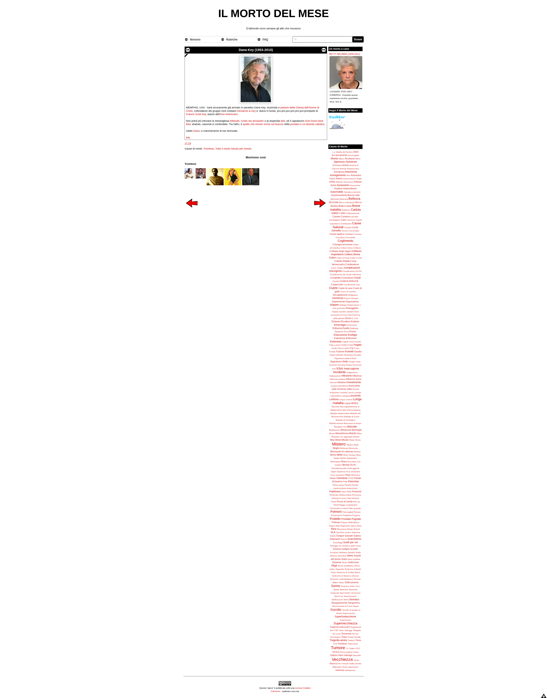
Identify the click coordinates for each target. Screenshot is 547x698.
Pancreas (353, 481)
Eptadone (339, 331)
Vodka (352, 663)
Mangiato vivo (340, 427)
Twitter (352, 648)
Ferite (334, 348)
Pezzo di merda (345, 501)
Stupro (356, 606)
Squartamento (350, 596)
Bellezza (354, 198)
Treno (358, 640)
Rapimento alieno (348, 526)
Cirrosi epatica (336, 234)
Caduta (356, 209)
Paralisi (348, 485)
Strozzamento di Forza (342, 606)
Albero (341, 159)
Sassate (349, 535)
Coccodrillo (350, 237)
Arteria (339, 178)
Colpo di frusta (343, 258)
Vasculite (357, 655)
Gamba (358, 351)
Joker (349, 389)
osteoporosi (350, 670)
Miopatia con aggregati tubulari (345, 437)
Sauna (344, 539)
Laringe (357, 392)
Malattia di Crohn (351, 416)
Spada (336, 589)
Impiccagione (351, 368)
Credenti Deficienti (348, 281)
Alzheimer (351, 161)
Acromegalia (353, 155)
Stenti (346, 599)
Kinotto (356, 389)
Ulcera (335, 652)
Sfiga (334, 565)
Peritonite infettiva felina (340, 495)
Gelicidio (339, 355)
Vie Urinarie (343, 663)
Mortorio (195, 39)
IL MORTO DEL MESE (273, 13)
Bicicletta (333, 202)
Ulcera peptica (345, 652)
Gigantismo (336, 361)
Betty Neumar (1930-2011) (344, 54)
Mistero (339, 444)
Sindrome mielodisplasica (341, 579)
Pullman (336, 522)
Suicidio (335, 609)
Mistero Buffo (353, 445)
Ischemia (341, 389)
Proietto (335, 519)
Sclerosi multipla (341, 549)
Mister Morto (355, 440)
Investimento (353, 382)
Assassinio (343, 185)
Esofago (352, 334)
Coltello (338, 261)
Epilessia (354, 328)
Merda (332, 433)
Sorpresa (345, 586)
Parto (343, 491)
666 (283, 120)
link (188, 137)
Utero (340, 655)
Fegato (358, 344)
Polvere (357, 512)
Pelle (349, 491)
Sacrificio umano (343, 532)
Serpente (336, 562)
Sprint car (338, 596)
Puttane (344, 522)
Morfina (357, 451)
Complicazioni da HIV (352, 271)
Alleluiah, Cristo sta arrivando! (247, 120)
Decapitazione (340, 295)
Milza (359, 433)
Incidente (339, 372)
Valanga (348, 655)
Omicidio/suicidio (339, 468)
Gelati (332, 355)
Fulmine (340, 351)
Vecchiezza (342, 659)
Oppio (333, 471)
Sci (340, 546)
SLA (333, 532)
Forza (356, 348)
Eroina (352, 331)
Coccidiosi (340, 237)
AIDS (356, 152)
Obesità (345, 464)
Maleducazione (336, 423)
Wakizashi (336, 667)
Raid (338, 526)
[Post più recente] (192, 209)
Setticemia (353, 562)
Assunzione (355, 185)
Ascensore (348, 182)
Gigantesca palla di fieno (345, 358)
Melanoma (346, 430)
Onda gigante (353, 468)
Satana (357, 535)
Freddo (332, 351)
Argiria (332, 178)
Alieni (357, 159)
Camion (336, 216)
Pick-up (356, 501)
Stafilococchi (337, 599)
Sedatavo (343, 552)
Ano (348, 175)
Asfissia (358, 181)
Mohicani (344, 448)
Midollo (352, 433)
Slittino (335, 582)
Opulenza (341, 471)
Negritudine (352, 458)
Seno (350, 555)
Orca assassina (353, 471)
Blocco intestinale (347, 202)
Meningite (357, 430)
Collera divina (352, 254)
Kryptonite (334, 392)
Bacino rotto (354, 195)
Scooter (354, 549)
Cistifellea (349, 234)
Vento (356, 660)
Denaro (347, 298)
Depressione (352, 301)
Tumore (338, 647)
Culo (358, 284)
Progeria (356, 515)
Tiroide (350, 637)
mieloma (339, 670)
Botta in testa (345, 206)
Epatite (346, 328)
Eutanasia (335, 341)
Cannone (351, 220)
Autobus (338, 188)
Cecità (355, 227)
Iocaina (334, 386)
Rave (359, 526)
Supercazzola (348, 613)
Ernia (346, 331)
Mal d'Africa (348, 410)
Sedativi (351, 552)
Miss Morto (335, 440)
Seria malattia (354, 559)
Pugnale (356, 519)
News (344, 461)
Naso (358, 455)
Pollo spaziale (354, 508)
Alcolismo (350, 158)
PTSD (350, 478)
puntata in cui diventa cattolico (307, 124)
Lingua (342, 399)
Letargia (345, 396)
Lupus (347, 403)
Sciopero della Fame (351, 546)
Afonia (334, 158)
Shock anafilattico (346, 566)
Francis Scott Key (196, 114)
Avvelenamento (339, 195)
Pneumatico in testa (339, 508)
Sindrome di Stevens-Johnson (345, 576)
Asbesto (339, 182)
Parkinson (335, 491)
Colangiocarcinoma (342, 244)
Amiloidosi (337, 165)
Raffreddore (353, 522)
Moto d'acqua (349, 455)
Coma (346, 261)
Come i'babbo (337, 268)
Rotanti (356, 529)
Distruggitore (351, 308)
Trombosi (208, 148)
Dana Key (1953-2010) (256, 50)
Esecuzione (340, 334)
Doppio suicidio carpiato (343, 311)
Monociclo (353, 448)
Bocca (358, 202)
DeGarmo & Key (246, 111)
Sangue (340, 535)
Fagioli (345, 342)
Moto (340, 454)
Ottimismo (355, 475)
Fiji (351, 348)
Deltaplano (353, 295)
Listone (349, 399)
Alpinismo (339, 161)
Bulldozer (346, 210)
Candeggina (334, 220)
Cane (343, 219)
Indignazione (335, 376)
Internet (333, 382)
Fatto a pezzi (335, 345)
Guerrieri (333, 365)
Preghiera (347, 515)
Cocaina (357, 234)
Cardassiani (346, 223)
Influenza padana (337, 379)
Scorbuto (334, 552)
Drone (348, 318)
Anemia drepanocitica (349, 168)
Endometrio (351, 325)
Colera (344, 248)
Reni (333, 529)
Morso (333, 454)
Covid (357, 277)
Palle (345, 481)
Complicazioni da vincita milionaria (345, 274)
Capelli (359, 220)
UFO (358, 648)
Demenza (337, 298)
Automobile (336, 191)
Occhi (353, 464)
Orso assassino (338, 475)
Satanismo (335, 539)
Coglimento (345, 241)
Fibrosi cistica (343, 348)
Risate (350, 529)
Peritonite (357, 491)
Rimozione (342, 529)
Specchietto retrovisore (350, 593)
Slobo (341, 582)
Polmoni (336, 511)
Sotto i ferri (355, 586)
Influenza (357, 375)
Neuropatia (335, 461)
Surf (332, 630)
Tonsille (357, 637)
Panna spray (338, 485)
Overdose (341, 478)
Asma (333, 185)
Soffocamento (352, 582)
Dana (196, 130)
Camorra (345, 216)
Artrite (332, 181)
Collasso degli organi (340, 251)
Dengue (354, 298)
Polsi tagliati (347, 512)
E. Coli (355, 318)
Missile (345, 440)
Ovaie (333, 478)
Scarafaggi (338, 542)
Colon (332, 257)
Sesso (344, 562)
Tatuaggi (348, 630)
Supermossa (345, 620)
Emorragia (340, 324)
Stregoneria (354, 602)
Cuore (333, 288)
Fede (350, 345)
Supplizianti (356, 627)
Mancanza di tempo (352, 423)
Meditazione (334, 430)
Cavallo (347, 227)
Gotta (358, 361)
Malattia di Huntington (345, 420)
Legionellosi (335, 396)
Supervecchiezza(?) (340, 627)
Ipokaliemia (343, 386)
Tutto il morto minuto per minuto (233, 148)
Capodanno (335, 223)
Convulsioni (347, 277)
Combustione (352, 264)
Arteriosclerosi (349, 178)
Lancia (351, 392)
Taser (341, 630)
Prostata (346, 519)
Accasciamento (339, 155)
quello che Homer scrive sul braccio (263, 124)
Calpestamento (353, 213)
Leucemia (355, 395)
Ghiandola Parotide (352, 355)
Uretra (356, 652)
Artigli (358, 178)
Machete (335, 406)
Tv (347, 648)
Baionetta (334, 199)
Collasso (357, 248)
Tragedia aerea (338, 640)
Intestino (341, 382)
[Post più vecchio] (320, 209)
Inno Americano (229, 114)
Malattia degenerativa (340, 413)
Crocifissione (349, 284)
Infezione (346, 375)
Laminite (343, 392)
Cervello (336, 230)
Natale (337, 458)
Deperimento (338, 301)
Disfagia (343, 305)
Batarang (344, 199)
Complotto (335, 277)
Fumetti (349, 351)
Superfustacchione (345, 616)
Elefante (336, 321)
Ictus (339, 368)
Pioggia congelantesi (348, 505)
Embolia (355, 321)
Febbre (344, 345)
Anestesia (339, 171)
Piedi (336, 505)
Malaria (357, 410)
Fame (351, 342)
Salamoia (356, 532)
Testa (344, 637)
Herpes (349, 365)
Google (351, 361)
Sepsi (344, 559)
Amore (345, 165)
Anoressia (356, 175)
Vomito (358, 663)
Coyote (335, 281)
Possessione (336, 515)
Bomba (334, 206)
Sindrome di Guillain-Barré (348, 572)
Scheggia (334, 546)
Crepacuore (337, 284)
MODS (354, 403)
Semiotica (342, 556)
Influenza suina (353, 379)
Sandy (333, 536)
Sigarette (340, 569)
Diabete (334, 304)
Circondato (354, 231)
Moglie (336, 448)
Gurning (341, 365)
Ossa (347, 475)
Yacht (344, 667)
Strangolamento (339, 602)
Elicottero (345, 321)
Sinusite (357, 579)
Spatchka (344, 589)
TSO (336, 630)
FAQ (265, 39)
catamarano (353, 667)
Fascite (357, 342)
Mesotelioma (341, 433)
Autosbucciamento (352, 192)
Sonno (335, 586)
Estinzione (351, 338)
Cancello (354, 216)
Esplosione (339, 338)
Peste (333, 501)
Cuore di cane (345, 288)
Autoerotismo (350, 188)
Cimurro (345, 231)
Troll (335, 644)
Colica (350, 248)
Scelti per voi (350, 542)
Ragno (332, 526)
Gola (345, 361)
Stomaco (354, 599)
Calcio (334, 213)
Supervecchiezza (345, 623)
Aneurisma (351, 171)
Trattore (351, 640)
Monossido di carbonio (341, 451)
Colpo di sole (356, 258)
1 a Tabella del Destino (342, 152)
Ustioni (333, 655)
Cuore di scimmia (348, 291)
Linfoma (333, 399)
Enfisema (337, 328)
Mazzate (352, 426)
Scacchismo (354, 538)
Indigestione (352, 372)
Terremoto (346, 633)
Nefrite (343, 458)
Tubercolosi (352, 644)
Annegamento (338, 175)
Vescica (333, 663)
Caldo (342, 213)
